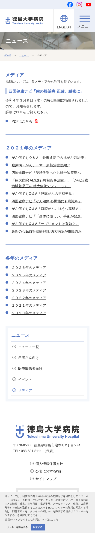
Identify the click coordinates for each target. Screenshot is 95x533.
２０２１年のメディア (29, 305)
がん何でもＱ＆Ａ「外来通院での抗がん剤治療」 (49, 157)
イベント (25, 379)
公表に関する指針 (49, 471)
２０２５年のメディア (29, 274)
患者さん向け (28, 357)
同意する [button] (37, 527)
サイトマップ (46, 478)
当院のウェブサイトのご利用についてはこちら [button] (31, 519)
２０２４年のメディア (29, 282)
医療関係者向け (30, 368)
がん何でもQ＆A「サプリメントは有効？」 (45, 223)
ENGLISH (64, 27)
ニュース (24, 55)
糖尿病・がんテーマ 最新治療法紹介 (41, 164)
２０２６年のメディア (29, 267)
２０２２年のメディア (29, 297)
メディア (25, 390)
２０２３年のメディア (29, 290)
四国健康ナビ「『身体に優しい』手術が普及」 (48, 216)
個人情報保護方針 (49, 463)
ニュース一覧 (28, 346)
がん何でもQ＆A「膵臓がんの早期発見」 (43, 193)
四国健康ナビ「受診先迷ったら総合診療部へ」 (48, 172)
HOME (7, 55)
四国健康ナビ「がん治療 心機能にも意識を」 (47, 200)
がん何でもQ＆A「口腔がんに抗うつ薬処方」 (47, 208)
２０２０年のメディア (29, 312)
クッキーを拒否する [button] (17, 527)
